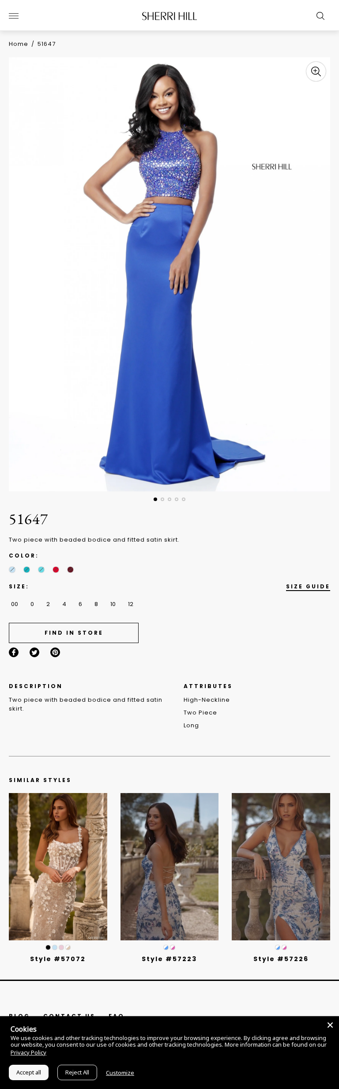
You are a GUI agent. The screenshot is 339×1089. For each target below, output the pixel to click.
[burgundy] (70, 569)
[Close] (330, 1025)
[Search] (318, 16)
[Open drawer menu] (13, 16)
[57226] (281, 866)
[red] (56, 569)
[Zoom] (316, 71)
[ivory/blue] (166, 947)
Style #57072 (58, 958)
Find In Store (74, 632)
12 (130, 604)
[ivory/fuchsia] (172, 947)
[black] (48, 947)
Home (18, 44)
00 (14, 604)
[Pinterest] (55, 652)
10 (113, 604)
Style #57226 (281, 958)
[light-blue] (12, 569)
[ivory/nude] (68, 947)
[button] (155, 499)
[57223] (170, 866)
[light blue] (54, 947)
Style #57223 (169, 958)
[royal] (41, 569)
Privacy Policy (28, 1052)
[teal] (26, 569)
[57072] (58, 866)
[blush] (61, 947)
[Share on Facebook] (14, 652)
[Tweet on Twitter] (34, 652)
